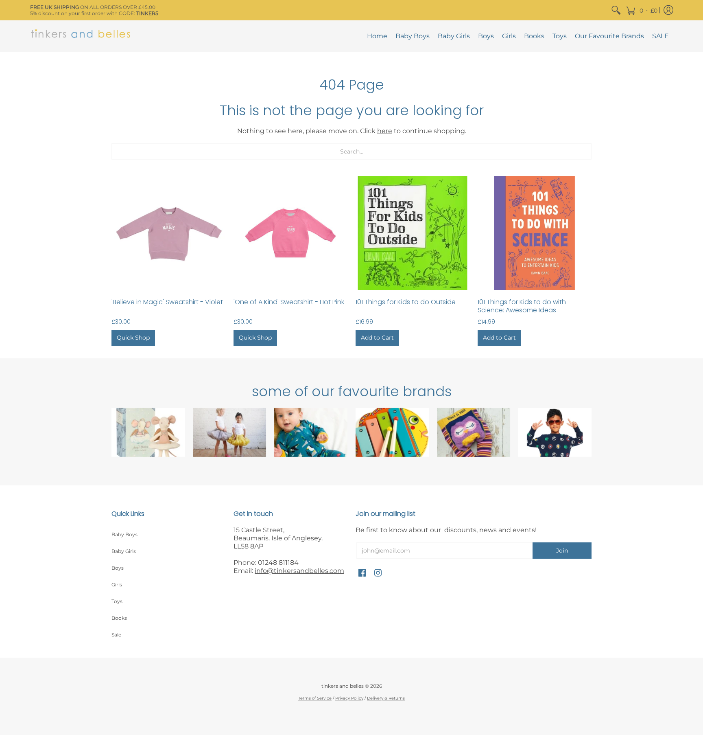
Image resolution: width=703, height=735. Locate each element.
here (384, 131)
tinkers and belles (342, 686)
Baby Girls (123, 551)
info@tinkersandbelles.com (299, 571)
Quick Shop (133, 337)
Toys (116, 601)
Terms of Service (315, 698)
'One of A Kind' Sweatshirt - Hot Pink (289, 302)
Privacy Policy (349, 698)
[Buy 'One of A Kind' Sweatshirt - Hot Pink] (290, 233)
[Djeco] (392, 432)
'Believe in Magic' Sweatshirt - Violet (167, 302)
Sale (116, 635)
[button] (641, 10)
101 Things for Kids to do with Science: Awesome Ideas (522, 306)
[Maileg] (148, 432)
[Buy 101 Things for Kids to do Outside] (412, 233)
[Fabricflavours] (555, 432)
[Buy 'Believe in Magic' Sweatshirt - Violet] (168, 233)
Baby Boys (124, 534)
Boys (117, 568)
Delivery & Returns (386, 698)
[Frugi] (310, 432)
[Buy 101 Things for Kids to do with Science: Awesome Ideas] (535, 233)
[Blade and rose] (473, 432)
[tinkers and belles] (81, 36)
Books (119, 618)
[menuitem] (616, 10)
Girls (116, 584)
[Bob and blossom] (229, 432)
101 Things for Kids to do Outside (406, 302)
